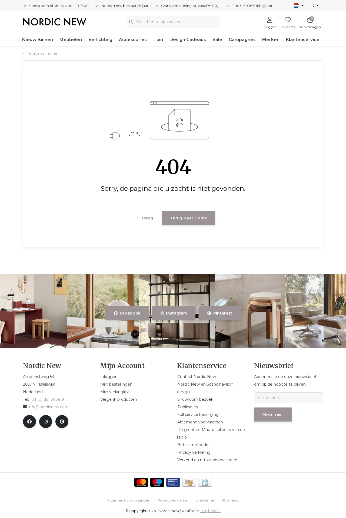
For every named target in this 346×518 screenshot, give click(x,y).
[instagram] (45, 421)
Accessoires (133, 39)
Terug (147, 218)
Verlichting (100, 39)
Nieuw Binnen (37, 39)
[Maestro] (157, 482)
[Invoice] (205, 482)
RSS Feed (230, 500)
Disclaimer (205, 500)
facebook (130, 313)
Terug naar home (188, 218)
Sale (217, 39)
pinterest (222, 313)
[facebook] (29, 421)
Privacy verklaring (173, 500)
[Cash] (189, 482)
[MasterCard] (141, 482)
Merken (271, 39)
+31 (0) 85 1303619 (47, 399)
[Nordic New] (54, 21)
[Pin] (173, 482)
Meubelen (70, 39)
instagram (176, 313)
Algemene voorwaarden (128, 500)
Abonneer (272, 414)
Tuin (158, 39)
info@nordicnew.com (48, 407)
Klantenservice (303, 39)
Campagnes (242, 39)
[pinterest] (61, 421)
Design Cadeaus (187, 39)
